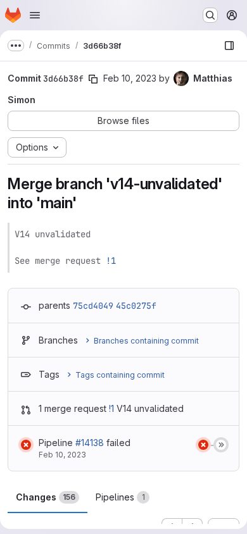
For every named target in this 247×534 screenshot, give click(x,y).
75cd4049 (93, 305)
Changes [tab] (45, 497)
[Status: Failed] (26, 444)
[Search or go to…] (210, 15)
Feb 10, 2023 (129, 78)
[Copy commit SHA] (93, 79)
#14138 (89, 442)
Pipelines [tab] (120, 497)
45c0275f (136, 305)
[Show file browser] (229, 45)
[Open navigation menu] (35, 15)
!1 (111, 260)
